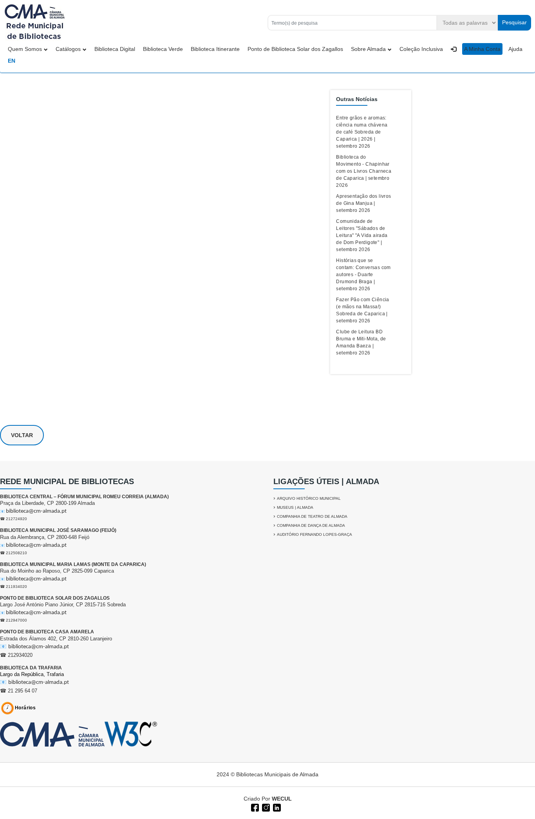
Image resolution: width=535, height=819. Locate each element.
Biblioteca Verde (163, 49)
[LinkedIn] (276, 807)
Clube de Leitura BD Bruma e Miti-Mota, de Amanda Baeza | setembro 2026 (361, 342)
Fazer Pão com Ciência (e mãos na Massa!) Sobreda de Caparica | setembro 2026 (362, 310)
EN (11, 61)
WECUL (282, 798)
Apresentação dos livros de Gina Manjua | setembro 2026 (363, 203)
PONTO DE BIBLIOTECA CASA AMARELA (47, 632)
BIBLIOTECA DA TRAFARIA (31, 668)
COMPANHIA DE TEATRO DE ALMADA (312, 516)
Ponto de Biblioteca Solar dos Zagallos (295, 49)
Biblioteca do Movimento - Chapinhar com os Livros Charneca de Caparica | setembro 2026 (363, 171)
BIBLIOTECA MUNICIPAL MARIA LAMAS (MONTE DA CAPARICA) (73, 564)
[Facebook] (254, 807)
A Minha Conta (482, 49)
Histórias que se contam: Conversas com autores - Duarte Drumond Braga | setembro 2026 (363, 274)
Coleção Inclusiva (421, 49)
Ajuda (515, 49)
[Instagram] (265, 807)
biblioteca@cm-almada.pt (36, 511)
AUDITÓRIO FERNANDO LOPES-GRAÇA (314, 534)
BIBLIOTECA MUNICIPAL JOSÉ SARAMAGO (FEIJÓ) (58, 530)
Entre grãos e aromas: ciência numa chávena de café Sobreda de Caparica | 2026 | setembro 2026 (361, 132)
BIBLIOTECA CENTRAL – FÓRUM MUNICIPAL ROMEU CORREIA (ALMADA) (84, 496)
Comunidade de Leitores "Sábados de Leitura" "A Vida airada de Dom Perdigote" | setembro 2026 (361, 235)
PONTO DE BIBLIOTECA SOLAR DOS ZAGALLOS (55, 598)
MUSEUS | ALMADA (295, 507)
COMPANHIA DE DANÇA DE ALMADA (311, 525)
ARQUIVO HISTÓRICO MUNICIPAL (309, 498)
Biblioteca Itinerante (215, 49)
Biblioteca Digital (114, 49)
